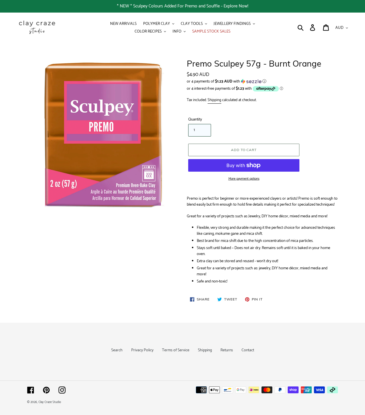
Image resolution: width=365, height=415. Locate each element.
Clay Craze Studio (49, 402)
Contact (248, 350)
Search (117, 350)
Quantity (195, 120)
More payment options (243, 178)
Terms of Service (175, 350)
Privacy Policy (142, 350)
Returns (226, 350)
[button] (262, 81)
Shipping (214, 100)
